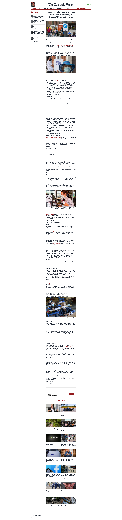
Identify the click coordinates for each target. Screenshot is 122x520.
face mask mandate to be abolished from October (65, 45)
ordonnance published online (54, 359)
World (73, 8)
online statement (60, 99)
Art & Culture (59, 8)
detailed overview (68, 244)
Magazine (33, 8)
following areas (56, 80)
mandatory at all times (58, 267)
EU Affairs (67, 8)
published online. (59, 326)
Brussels (39, 8)
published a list (56, 231)
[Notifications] (91, 8)
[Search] (89, 8)
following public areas (60, 149)
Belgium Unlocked (81, 8)
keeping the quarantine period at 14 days (54, 283)
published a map (56, 243)
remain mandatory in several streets (60, 174)
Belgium (46, 8)
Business (52, 8)
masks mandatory (54, 333)
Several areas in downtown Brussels (53, 137)
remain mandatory (67, 117)
